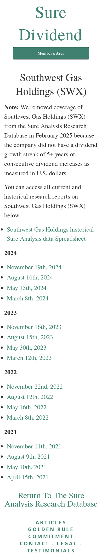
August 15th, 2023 (30, 337)
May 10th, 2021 (27, 467)
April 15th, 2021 (28, 477)
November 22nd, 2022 (35, 386)
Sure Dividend (50, 22)
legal (67, 543)
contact (34, 543)
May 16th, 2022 (27, 407)
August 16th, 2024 (30, 277)
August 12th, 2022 (30, 396)
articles (51, 522)
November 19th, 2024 (34, 267)
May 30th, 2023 (27, 347)
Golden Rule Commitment (51, 533)
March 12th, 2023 (29, 357)
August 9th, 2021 (28, 456)
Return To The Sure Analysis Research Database (51, 499)
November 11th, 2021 (34, 446)
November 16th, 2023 (34, 326)
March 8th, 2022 (28, 417)
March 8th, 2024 (28, 298)
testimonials (51, 550)
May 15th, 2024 (27, 287)
